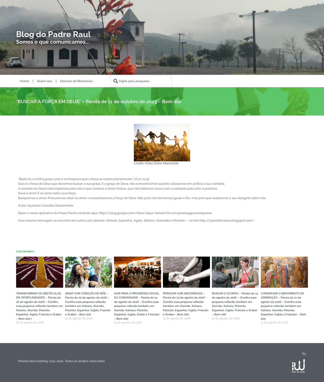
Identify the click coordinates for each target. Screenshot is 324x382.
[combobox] (141, 81)
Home (24, 81)
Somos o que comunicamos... (52, 42)
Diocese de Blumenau (76, 81)
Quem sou (44, 81)
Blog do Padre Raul (53, 34)
